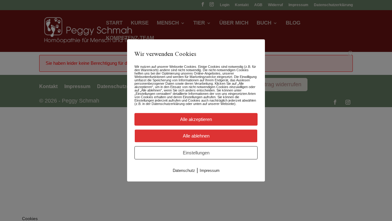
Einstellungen (196, 152)
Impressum (210, 170)
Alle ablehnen (196, 135)
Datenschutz (184, 170)
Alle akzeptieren (196, 119)
